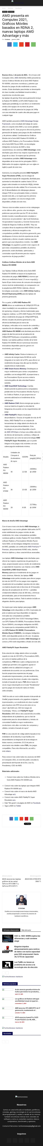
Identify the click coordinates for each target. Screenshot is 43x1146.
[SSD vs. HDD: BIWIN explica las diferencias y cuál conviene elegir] (7, 938)
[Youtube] (31, 920)
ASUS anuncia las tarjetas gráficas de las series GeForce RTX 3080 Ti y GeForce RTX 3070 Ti (11, 882)
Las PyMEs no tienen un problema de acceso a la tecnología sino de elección (25, 964)
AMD (16, 78)
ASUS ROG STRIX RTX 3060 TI (33, 880)
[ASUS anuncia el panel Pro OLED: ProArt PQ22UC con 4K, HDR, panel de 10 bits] (7, 1020)
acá (30, 780)
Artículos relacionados (11, 930)
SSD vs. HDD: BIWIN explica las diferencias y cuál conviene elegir (27, 938)
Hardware (18, 8)
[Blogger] (12, 920)
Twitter (18, 806)
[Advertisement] (21, 851)
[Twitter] (26, 920)
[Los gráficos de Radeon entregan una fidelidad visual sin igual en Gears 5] (7, 1001)
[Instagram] (21, 920)
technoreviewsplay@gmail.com (30, 1126)
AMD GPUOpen (13, 432)
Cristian (7, 39)
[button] (40, 3)
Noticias (10, 8)
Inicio (4, 8)
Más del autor (26, 930)
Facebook (36, 803)
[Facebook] (9, 1140)
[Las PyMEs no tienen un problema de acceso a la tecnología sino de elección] (7, 965)
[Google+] (17, 920)
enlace (8, 751)
